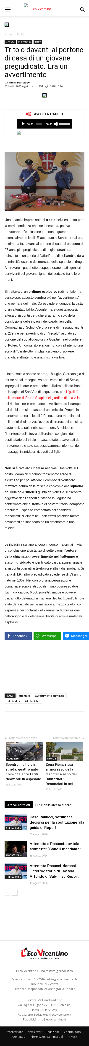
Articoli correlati (18, 805)
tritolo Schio (32, 701)
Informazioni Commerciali (46, 1037)
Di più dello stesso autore (53, 805)
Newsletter (35, 1032)
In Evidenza (24, 41)
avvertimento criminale (50, 695)
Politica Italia (13, 828)
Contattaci (19, 1037)
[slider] (64, 123)
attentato (24, 695)
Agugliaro (13, 758)
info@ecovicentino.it (52, 1019)
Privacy (72, 1037)
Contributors (72, 1032)
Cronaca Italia (14, 855)
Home (9, 34)
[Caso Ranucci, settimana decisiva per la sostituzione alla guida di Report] (16, 822)
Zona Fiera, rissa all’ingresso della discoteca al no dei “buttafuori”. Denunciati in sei (61, 774)
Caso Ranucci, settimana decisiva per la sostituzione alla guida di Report (57, 822)
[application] (44, 124)
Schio (20, 34)
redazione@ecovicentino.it (52, 1014)
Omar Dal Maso (19, 82)
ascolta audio (23, 124)
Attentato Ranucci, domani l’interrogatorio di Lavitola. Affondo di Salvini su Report (54, 871)
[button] (82, 9)
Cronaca (10, 41)
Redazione (53, 1032)
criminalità (13, 701)
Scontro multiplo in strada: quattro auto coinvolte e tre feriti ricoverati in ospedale (23, 771)
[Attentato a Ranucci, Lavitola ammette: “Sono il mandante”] (16, 849)
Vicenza (51, 758)
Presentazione (14, 1032)
